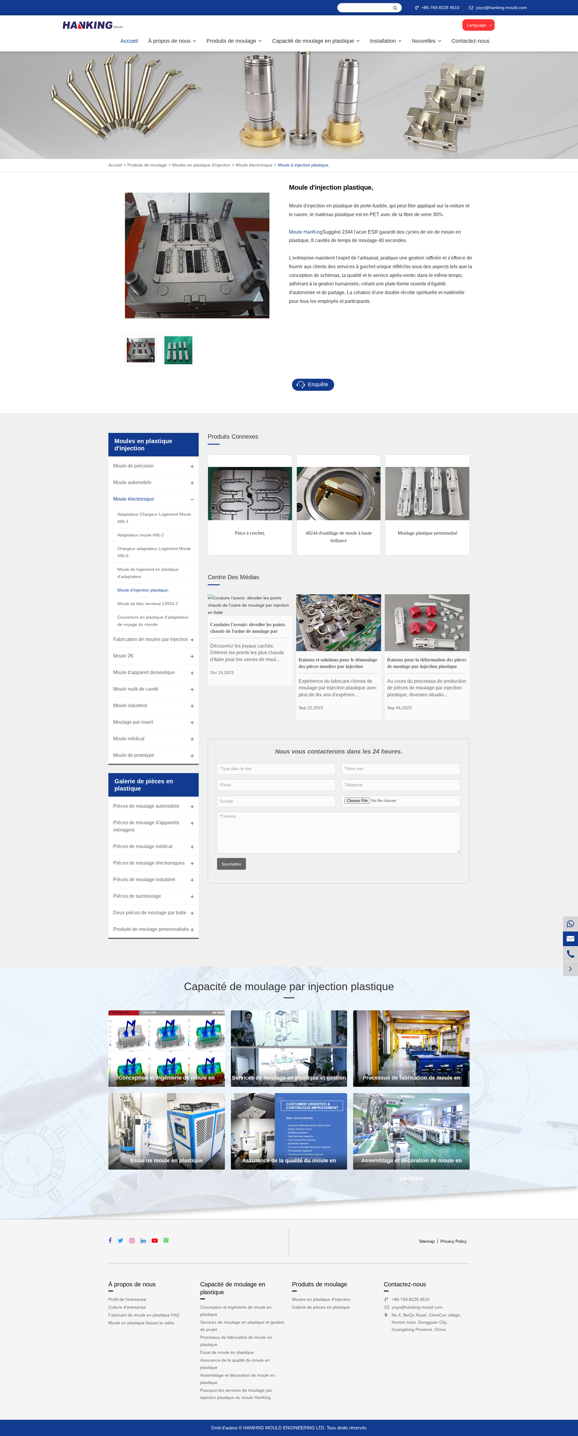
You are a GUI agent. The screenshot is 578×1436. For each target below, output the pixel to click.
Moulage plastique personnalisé (427, 533)
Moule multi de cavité (135, 689)
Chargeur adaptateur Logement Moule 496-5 (154, 552)
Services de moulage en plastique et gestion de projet (289, 1081)
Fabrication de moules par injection (150, 639)
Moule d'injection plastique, (143, 590)
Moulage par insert (133, 722)
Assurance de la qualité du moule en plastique (289, 1164)
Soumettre (231, 864)
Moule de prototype (133, 755)
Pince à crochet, (250, 533)
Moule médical (128, 738)
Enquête (317, 384)
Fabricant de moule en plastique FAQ (143, 1315)
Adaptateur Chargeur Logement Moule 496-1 (154, 518)
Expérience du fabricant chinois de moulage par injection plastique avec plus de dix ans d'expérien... (338, 688)
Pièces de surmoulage (137, 896)
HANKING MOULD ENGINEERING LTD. (284, 1427)
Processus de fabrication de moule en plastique (411, 1081)
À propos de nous (170, 41)
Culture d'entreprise (127, 1307)
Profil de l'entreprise (127, 1299)
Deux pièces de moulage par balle (149, 912)
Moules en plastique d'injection (201, 165)
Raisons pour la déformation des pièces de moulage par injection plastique (426, 663)
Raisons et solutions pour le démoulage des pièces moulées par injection (338, 663)
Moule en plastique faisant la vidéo (141, 1322)
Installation (383, 41)
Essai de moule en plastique (166, 1161)
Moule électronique (254, 165)
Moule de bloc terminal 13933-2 (147, 603)
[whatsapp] (570, 923)
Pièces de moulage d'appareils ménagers (146, 826)
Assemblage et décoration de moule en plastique (411, 1164)
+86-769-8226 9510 (440, 7)
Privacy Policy (453, 1241)
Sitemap (427, 1241)
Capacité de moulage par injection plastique (289, 986)
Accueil (129, 41)
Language (476, 25)
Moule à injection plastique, (304, 165)
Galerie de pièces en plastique (321, 1307)
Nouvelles (424, 41)
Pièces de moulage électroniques (149, 863)
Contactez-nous (470, 41)
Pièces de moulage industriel (144, 879)
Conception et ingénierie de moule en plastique (166, 1081)
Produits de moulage (232, 41)
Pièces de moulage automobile (146, 806)
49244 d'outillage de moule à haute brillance (339, 536)
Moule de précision (133, 465)
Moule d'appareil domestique (144, 672)
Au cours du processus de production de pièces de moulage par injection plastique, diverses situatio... (426, 688)
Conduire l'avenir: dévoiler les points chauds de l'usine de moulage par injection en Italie (247, 628)
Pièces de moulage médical (142, 846)
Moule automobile (132, 482)
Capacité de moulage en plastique (314, 41)
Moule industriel (130, 705)
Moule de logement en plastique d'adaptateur (148, 573)
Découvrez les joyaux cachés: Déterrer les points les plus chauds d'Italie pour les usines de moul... (247, 652)
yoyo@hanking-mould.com (417, 1307)
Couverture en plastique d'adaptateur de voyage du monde (152, 621)
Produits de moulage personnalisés (151, 929)
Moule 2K (123, 655)
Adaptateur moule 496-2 (140, 535)
